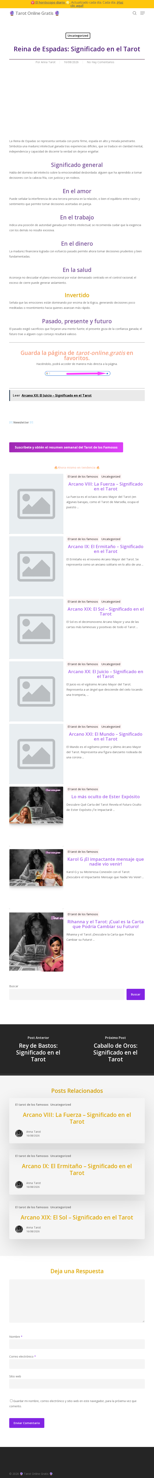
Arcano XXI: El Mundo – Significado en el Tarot (105, 736)
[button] (142, 13)
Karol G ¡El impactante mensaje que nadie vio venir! (105, 861)
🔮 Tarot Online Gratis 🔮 (34, 13)
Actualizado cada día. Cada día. (77, 4)
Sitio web (15, 1376)
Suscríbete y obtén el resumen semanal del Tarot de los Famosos (66, 447)
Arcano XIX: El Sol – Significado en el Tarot (106, 611)
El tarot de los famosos (83, 476)
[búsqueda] (134, 13)
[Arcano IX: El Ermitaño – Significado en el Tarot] (77, 1172)
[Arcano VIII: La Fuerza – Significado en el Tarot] (77, 1120)
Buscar (13, 986)
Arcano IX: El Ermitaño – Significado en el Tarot (105, 549)
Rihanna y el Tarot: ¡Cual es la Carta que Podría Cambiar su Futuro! (105, 924)
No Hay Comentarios (100, 62)
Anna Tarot (48, 62)
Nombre (15, 1337)
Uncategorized (78, 35)
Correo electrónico (22, 1356)
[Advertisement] (77, 110)
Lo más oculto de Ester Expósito (105, 796)
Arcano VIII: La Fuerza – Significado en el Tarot (105, 486)
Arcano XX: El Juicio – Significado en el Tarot (105, 674)
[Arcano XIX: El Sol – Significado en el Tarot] (77, 1220)
